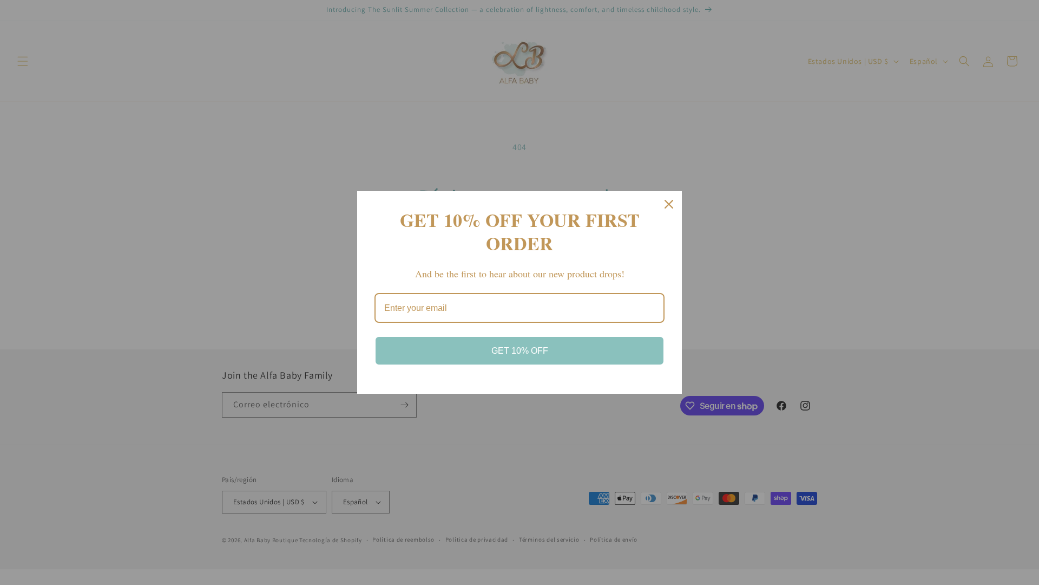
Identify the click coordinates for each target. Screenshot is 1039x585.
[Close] (669, 204)
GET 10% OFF (519, 350)
